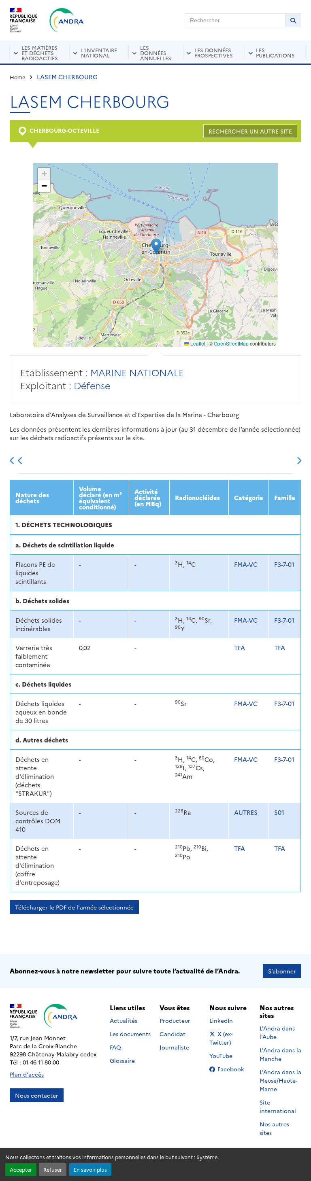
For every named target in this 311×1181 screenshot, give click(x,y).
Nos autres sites (274, 1128)
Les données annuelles (155, 52)
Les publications (275, 52)
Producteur (175, 1020)
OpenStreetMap (231, 343)
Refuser (52, 1169)
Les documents (130, 1034)
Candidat (172, 1034)
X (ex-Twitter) (230, 1038)
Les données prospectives (213, 52)
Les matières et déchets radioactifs (39, 52)
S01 (279, 812)
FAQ (115, 1047)
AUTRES (246, 812)
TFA (239, 647)
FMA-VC (246, 564)
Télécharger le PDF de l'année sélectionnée (74, 907)
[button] (156, 246)
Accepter (21, 1169)
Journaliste (174, 1047)
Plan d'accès (27, 1074)
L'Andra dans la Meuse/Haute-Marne (280, 1080)
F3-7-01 (284, 564)
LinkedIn (229, 1020)
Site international (278, 1106)
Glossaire (122, 1060)
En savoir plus (90, 1169)
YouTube (229, 1056)
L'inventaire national (99, 52)
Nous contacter (36, 1095)
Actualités (123, 1020)
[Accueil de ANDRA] (66, 20)
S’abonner (282, 971)
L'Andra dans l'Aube (277, 1032)
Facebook (233, 1069)
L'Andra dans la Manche (280, 1054)
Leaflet (197, 343)
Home (18, 77)
